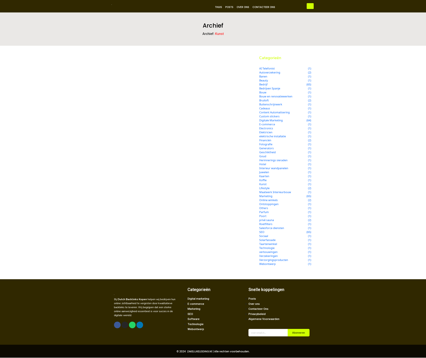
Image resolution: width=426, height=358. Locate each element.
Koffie (119, 70)
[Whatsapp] (132, 325)
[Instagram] (124, 325)
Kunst (130, 70)
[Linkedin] (139, 325)
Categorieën (199, 289)
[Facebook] (117, 325)
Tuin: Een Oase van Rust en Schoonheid (150, 76)
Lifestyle (142, 70)
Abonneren (298, 332)
